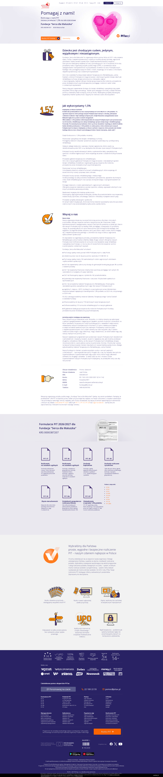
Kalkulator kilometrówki (68, 723)
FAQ (85, 707)
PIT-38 (88, 459)
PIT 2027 (68, 3)
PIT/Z (107, 497)
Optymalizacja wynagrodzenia (48, 723)
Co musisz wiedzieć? (89, 705)
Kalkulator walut (66, 721)
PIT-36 (67, 459)
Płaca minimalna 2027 (46, 716)
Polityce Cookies (79, 775)
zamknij (155, 775)
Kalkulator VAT (65, 718)
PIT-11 (86, 3)
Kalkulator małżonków (67, 716)
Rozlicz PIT (108, 3)
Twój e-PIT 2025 (66, 702)
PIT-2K (108, 501)
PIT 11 (77, 403)
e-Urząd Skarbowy (66, 700)
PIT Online (64, 707)
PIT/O (107, 491)
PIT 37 (82, 403)
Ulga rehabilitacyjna (89, 716)
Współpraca (109, 702)
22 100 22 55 (90, 689)
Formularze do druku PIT (112, 723)
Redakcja (108, 705)
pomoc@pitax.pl (112, 689)
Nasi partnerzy (109, 700)
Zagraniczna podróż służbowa (48, 721)
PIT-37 (76, 3)
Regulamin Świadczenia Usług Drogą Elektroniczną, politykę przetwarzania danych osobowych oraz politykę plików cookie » (92, 773)
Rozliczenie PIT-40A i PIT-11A (69, 705)
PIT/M (108, 499)
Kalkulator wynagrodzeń (68, 715)
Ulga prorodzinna (88, 715)
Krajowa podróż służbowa (47, 720)
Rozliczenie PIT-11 (66, 703)
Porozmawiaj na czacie (59, 689)
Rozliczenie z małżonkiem (112, 716)
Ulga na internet (88, 720)
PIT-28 (81, 3)
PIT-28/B (108, 503)
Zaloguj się (118, 3)
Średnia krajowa (45, 715)
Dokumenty (108, 703)
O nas (107, 698)
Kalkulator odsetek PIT (67, 720)
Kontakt (107, 707)
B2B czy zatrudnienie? (46, 718)
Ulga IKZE (86, 721)
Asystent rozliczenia (89, 700)
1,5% (98, 3)
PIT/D (107, 489)
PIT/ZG (108, 495)
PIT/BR (108, 493)
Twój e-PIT (92, 3)
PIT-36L (67, 496)
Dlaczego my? (87, 702)
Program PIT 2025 (66, 698)
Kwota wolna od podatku (112, 720)
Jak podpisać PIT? (88, 703)
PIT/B (107, 487)
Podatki (61, 3)
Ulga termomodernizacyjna (90, 718)
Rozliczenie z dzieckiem (111, 718)
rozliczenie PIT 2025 (61, 403)
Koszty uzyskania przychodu (112, 721)
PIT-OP (88, 496)
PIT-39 (45, 496)
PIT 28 (87, 403)
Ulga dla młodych (88, 723)
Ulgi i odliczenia (88, 698)
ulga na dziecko (98, 403)
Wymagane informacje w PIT (112, 715)
